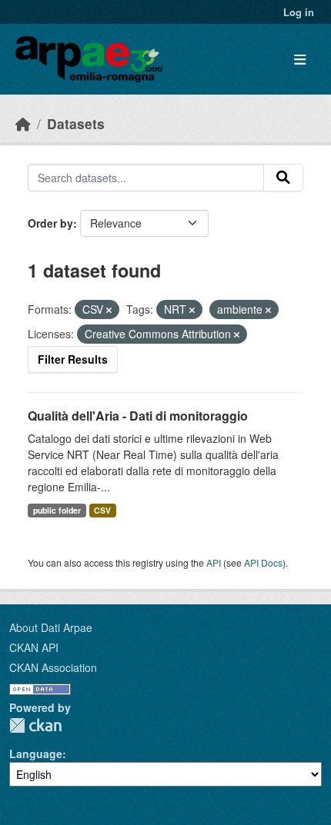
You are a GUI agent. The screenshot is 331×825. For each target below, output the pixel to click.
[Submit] (283, 177)
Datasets (76, 123)
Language (35, 753)
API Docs (263, 562)
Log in (298, 12)
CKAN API (34, 647)
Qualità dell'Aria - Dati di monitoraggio (138, 415)
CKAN (35, 725)
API (213, 562)
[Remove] (109, 310)
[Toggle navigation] (300, 59)
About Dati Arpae (50, 627)
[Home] (23, 123)
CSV (102, 510)
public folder (57, 510)
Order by (50, 223)
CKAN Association (53, 667)
